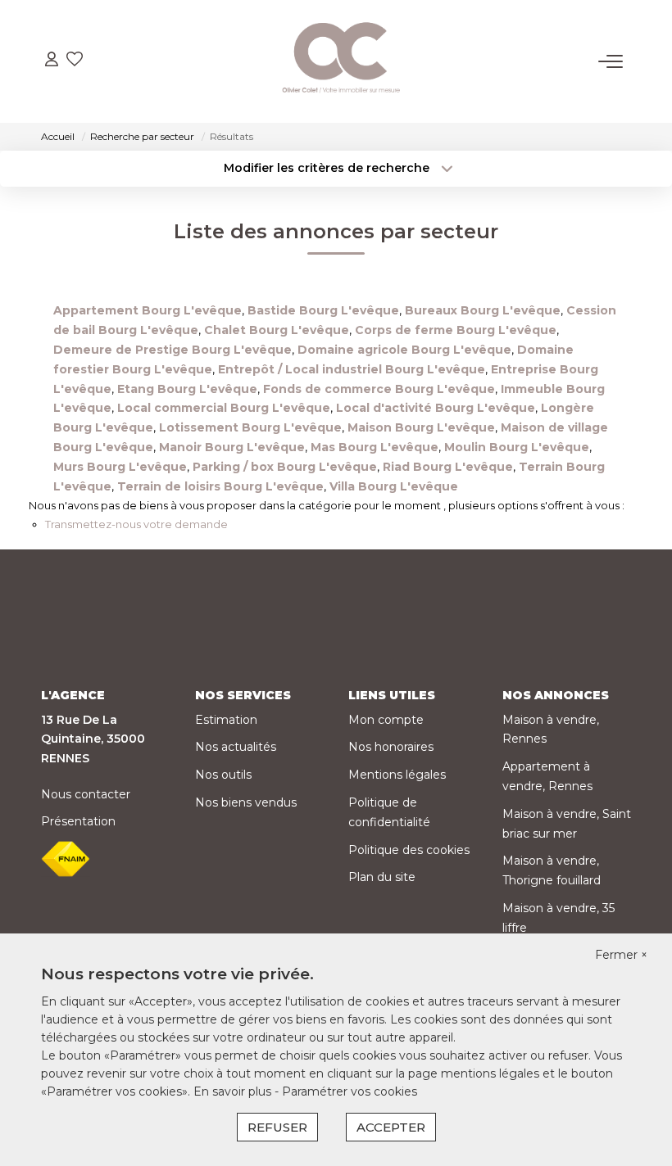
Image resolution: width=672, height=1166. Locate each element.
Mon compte (386, 719)
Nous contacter (85, 794)
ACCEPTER (390, 1127)
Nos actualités (235, 746)
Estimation (226, 719)
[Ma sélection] (74, 61)
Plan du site (381, 877)
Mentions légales (397, 774)
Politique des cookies (409, 850)
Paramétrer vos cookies (349, 1091)
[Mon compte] (51, 61)
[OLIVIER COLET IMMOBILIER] (340, 61)
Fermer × (621, 954)
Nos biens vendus (246, 802)
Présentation (78, 821)
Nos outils (223, 774)
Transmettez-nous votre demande (136, 524)
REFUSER (277, 1127)
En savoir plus (234, 1091)
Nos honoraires (391, 746)
